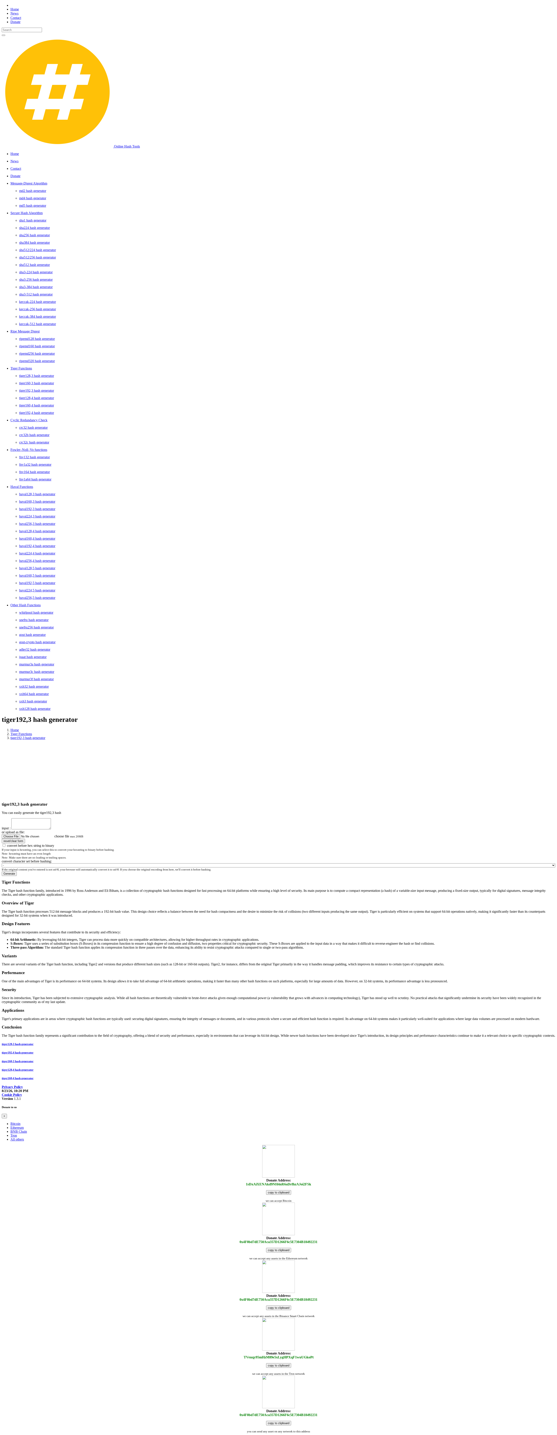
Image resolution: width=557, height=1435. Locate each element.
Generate (9, 873)
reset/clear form (13, 841)
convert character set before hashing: (27, 861)
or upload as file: (13, 832)
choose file (61, 836)
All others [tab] (17, 1139)
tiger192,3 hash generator (27, 738)
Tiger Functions (21, 734)
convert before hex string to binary (30, 845)
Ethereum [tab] (17, 1127)
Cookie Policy (12, 1095)
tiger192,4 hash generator (18, 1052)
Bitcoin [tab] (15, 1124)
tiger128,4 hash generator (18, 1069)
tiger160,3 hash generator (18, 1061)
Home (14, 9)
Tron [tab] (13, 1135)
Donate (15, 22)
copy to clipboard (278, 1192)
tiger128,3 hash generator (18, 1044)
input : (6, 828)
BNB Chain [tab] (18, 1131)
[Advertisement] (278, 770)
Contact (15, 18)
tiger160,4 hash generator (18, 1078)
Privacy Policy (12, 1087)
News (14, 13)
